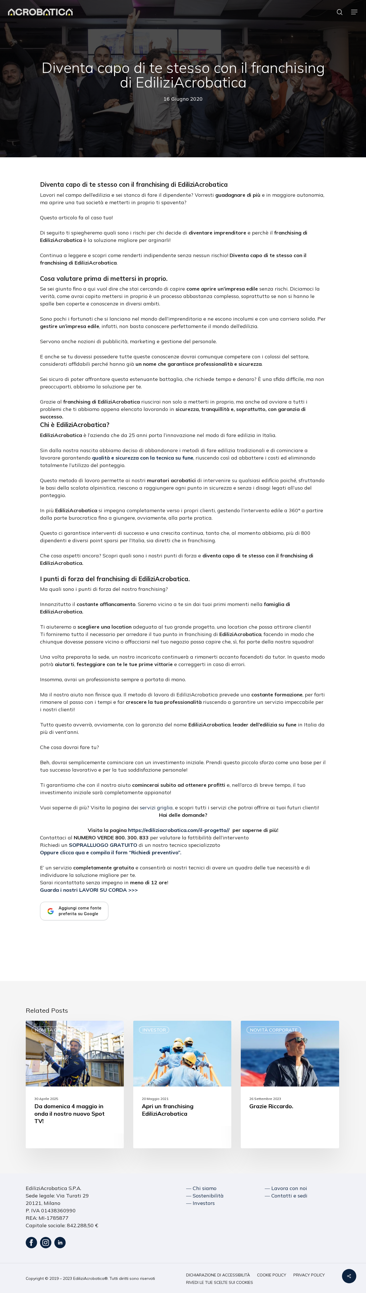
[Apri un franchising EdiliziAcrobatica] (182, 1085)
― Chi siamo (201, 1188)
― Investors (200, 1203)
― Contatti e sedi (286, 1195)
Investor (154, 1030)
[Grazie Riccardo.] (290, 1085)
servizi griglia (156, 807)
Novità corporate (59, 1030)
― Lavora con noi (286, 1188)
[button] (354, 12)
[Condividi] (349, 1276)
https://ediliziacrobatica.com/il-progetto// (179, 830)
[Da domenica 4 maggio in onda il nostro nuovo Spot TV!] (75, 1085)
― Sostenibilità (205, 1195)
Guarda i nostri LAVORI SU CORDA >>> (89, 890)
